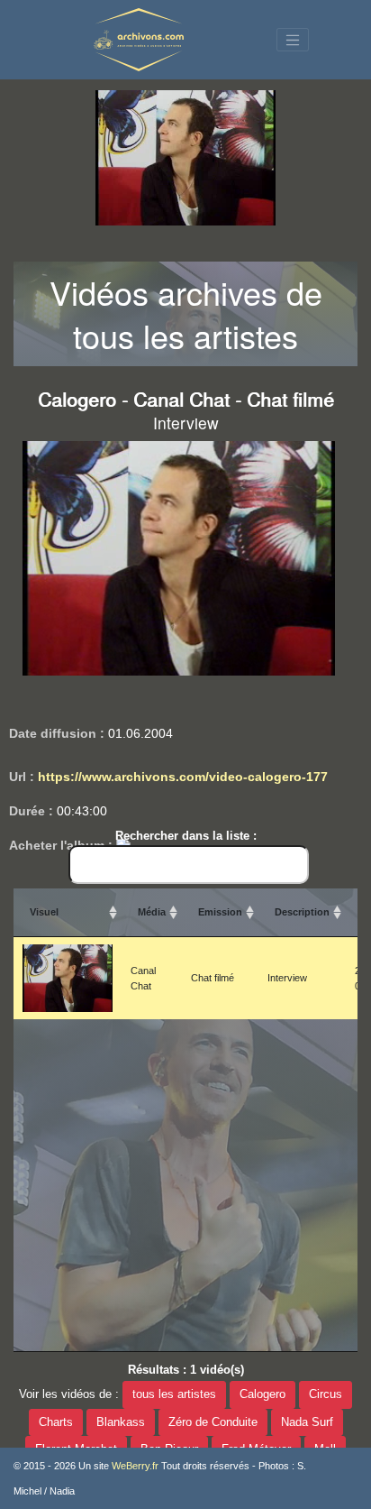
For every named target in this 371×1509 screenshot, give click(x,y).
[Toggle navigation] (292, 39)
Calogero (262, 1394)
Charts (56, 1422)
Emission (220, 911)
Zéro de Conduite (213, 1422)
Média (152, 911)
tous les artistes (174, 1394)
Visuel (44, 911)
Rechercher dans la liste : (186, 835)
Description (302, 911)
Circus (325, 1394)
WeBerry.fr (135, 1465)
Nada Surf (307, 1422)
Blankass (120, 1422)
